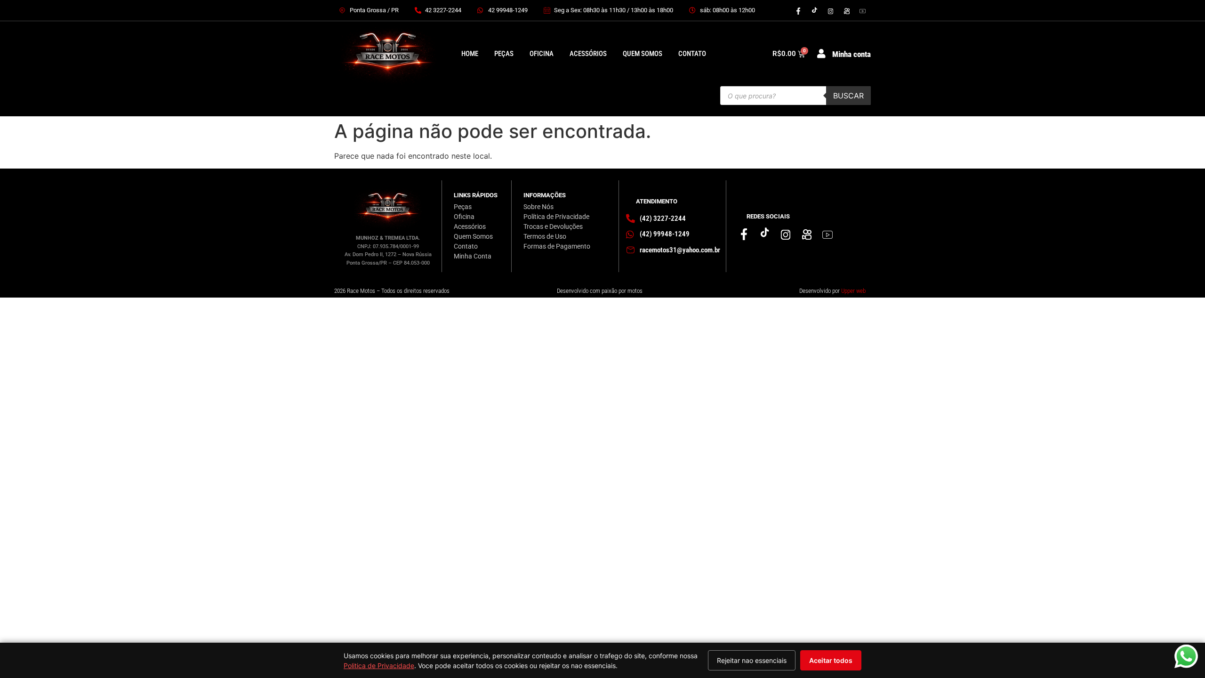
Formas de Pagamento (556, 246)
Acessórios (470, 226)
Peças (463, 206)
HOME (469, 53)
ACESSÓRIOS (588, 53)
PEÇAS (504, 53)
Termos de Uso (544, 236)
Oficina (464, 216)
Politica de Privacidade (379, 666)
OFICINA (542, 53)
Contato (692, 53)
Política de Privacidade (556, 216)
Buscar (848, 95)
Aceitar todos (830, 660)
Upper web (853, 290)
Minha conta (851, 54)
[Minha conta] (821, 53)
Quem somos (642, 53)
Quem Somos (473, 236)
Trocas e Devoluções (553, 226)
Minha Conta (472, 256)
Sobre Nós (538, 206)
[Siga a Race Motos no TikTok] (814, 10)
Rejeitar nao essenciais (752, 660)
